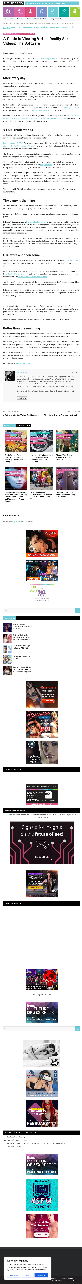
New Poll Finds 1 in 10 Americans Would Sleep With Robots (65, 494)
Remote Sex (18, 432)
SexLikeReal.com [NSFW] (56, 118)
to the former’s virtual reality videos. (32, 276)
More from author (23, 425)
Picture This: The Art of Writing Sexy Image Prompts (65, 457)
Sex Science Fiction (14, 1147)
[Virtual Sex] (19, 12)
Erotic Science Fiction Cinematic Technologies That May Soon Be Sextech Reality (15, 458)
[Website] (72, 372)
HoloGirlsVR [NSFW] (38, 118)
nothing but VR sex (71, 107)
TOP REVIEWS (10, 618)
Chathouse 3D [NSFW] (26, 146)
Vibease (10, 263)
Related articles (9, 425)
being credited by (36, 222)
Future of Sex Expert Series (17, 1140)
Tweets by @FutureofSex (41, 994)
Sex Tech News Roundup (16, 1137)
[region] (27, 1268)
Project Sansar (46, 165)
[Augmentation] (42, 12)
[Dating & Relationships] (64, 12)
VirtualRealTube (23, 363)
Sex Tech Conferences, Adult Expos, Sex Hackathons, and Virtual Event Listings (36, 1143)
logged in (15, 522)
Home (5, 27)
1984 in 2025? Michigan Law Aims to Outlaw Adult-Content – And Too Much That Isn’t (41, 458)
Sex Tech (13, 435)
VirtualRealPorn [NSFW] (19, 118)
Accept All (41, 1275)
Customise (14, 1275)
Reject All (28, 1275)
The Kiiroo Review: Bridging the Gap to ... (62, 415)
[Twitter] (76, 372)
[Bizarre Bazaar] (75, 12)
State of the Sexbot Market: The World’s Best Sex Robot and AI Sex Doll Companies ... (22, 669)
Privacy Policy (51, 1279)
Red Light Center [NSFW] (13, 143)
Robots (7, 435)
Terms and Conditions (65, 1279)
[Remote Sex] (8, 12)
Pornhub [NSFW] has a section (41, 110)
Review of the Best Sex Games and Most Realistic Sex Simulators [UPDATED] (22, 637)
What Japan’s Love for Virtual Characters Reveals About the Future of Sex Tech (41, 495)
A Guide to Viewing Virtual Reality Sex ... (21, 415)
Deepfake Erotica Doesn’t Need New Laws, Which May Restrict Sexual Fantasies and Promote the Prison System (16, 496)
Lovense (68, 260)
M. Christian (8, 48)
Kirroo (75, 260)
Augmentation (9, 432)
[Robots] (30, 12)
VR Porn (33, 432)
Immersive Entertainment (27, 33)
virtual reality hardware (48, 58)
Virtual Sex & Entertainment (21, 27)
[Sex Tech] (53, 12)
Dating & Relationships (43, 432)
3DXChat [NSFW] (10, 146)
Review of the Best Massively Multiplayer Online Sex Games (22, 626)
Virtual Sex (34, 440)
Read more (22, 398)
